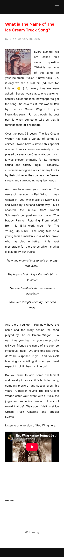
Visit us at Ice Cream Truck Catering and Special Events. (32, 412)
